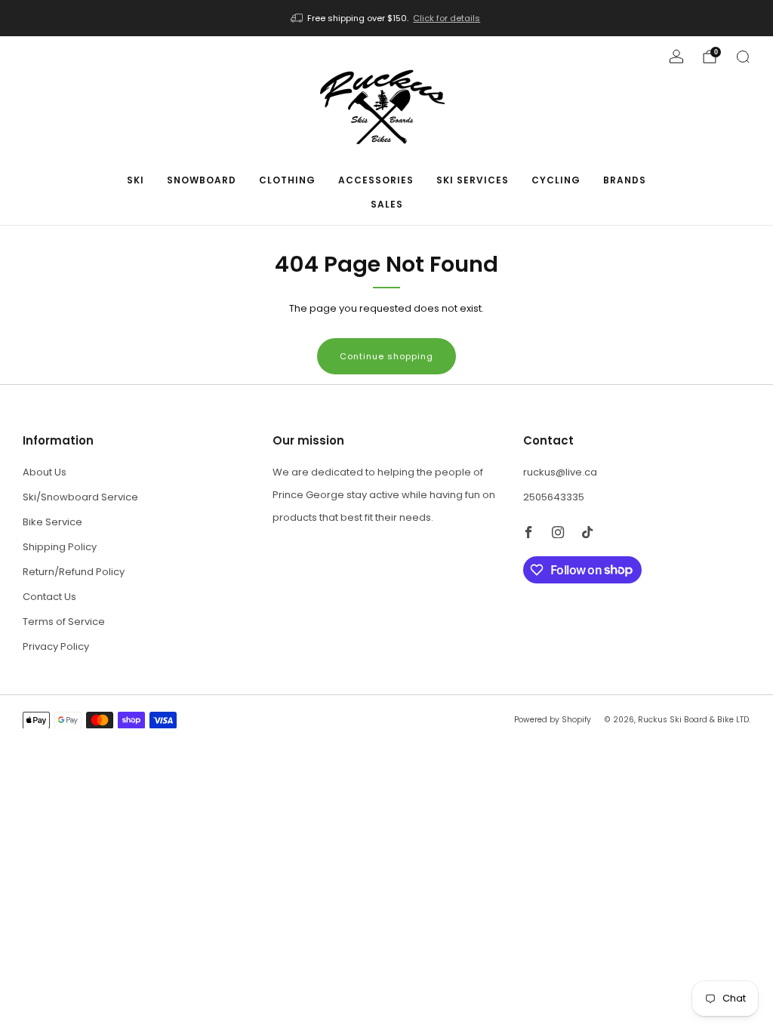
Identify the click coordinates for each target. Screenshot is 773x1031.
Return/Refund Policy (74, 572)
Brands (624, 180)
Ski (135, 180)
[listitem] (387, 18)
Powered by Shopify (552, 719)
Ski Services (472, 180)
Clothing (287, 180)
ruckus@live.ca (560, 472)
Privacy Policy (56, 646)
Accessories (376, 180)
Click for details (446, 18)
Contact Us (49, 596)
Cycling (556, 180)
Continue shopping (386, 356)
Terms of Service (64, 621)
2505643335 (553, 497)
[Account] (676, 56)
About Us (44, 472)
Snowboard (201, 180)
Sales (387, 204)
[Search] (742, 56)
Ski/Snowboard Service (80, 497)
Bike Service (52, 522)
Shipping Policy (60, 547)
